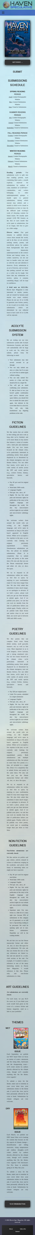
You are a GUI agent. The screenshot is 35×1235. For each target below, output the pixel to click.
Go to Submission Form (17, 1204)
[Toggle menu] (3, 12)
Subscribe (23, 1229)
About (11, 1229)
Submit (17, 1231)
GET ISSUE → (17, 62)
